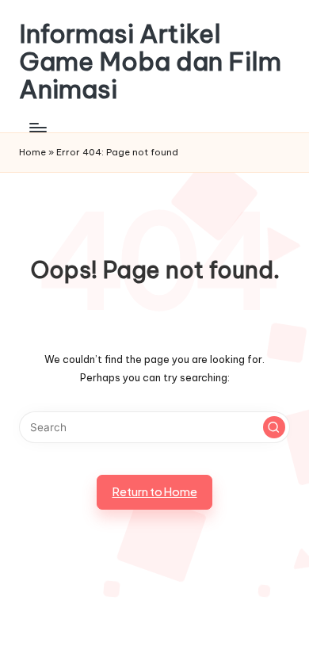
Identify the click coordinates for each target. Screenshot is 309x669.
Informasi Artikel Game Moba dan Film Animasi (150, 62)
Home (32, 152)
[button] (274, 427)
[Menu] (37, 128)
